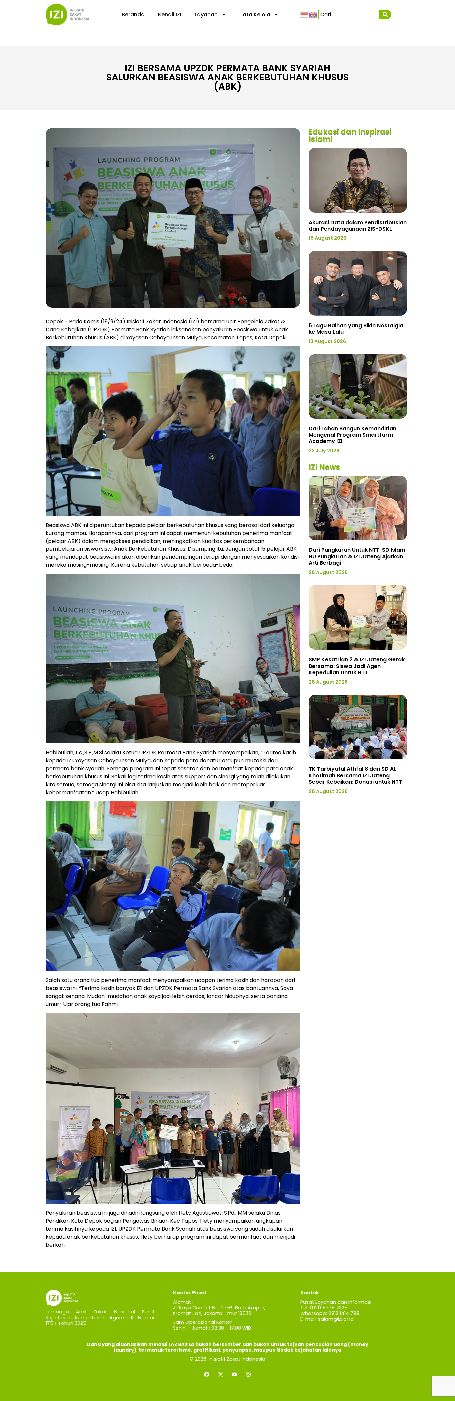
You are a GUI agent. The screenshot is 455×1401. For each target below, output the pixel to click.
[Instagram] (248, 1374)
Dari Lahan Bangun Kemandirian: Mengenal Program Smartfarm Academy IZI (353, 435)
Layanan (206, 14)
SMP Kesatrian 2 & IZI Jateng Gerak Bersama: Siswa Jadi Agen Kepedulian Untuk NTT (357, 666)
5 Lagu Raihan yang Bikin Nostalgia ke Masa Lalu (356, 329)
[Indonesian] (304, 14)
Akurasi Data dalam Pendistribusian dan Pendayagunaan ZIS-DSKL (358, 226)
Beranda (133, 14)
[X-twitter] (220, 1374)
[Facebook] (206, 1374)
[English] (313, 14)
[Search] (385, 14)
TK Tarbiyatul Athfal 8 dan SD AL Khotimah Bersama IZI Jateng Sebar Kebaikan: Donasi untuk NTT (355, 775)
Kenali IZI (169, 14)
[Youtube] (234, 1374)
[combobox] (347, 14)
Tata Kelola (254, 14)
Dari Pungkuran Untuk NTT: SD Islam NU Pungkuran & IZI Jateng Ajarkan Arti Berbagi (357, 556)
